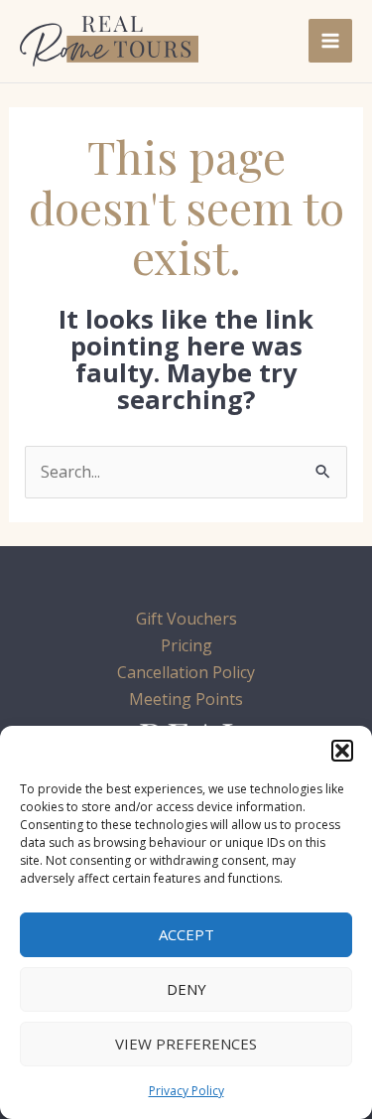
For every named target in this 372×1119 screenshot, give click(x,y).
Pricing (186, 645)
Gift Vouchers (186, 618)
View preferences (186, 1043)
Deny (186, 989)
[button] (342, 751)
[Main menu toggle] (330, 41)
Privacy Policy (186, 1090)
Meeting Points (186, 699)
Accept (186, 934)
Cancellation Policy (186, 672)
